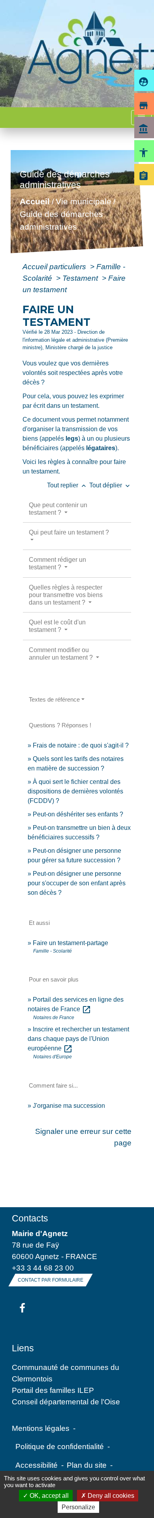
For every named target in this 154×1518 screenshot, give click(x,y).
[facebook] (22, 1308)
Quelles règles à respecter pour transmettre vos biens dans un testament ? (66, 595)
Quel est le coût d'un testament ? (57, 626)
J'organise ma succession (69, 1105)
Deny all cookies (110, 1495)
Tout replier (67, 485)
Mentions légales (40, 1428)
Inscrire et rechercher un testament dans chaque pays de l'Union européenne (78, 1039)
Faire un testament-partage (70, 943)
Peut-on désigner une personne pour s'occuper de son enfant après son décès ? (77, 883)
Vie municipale (83, 201)
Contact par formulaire (50, 1280)
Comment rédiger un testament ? (57, 563)
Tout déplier (110, 485)
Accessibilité (36, 1465)
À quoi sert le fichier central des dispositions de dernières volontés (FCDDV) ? (75, 791)
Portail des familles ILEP (53, 1390)
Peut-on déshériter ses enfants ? (78, 814)
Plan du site (87, 1465)
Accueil (35, 201)
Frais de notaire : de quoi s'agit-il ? (81, 745)
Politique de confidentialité (59, 1446)
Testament (81, 278)
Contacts (30, 1218)
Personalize (78, 1507)
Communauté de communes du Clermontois (65, 1373)
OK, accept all (48, 1495)
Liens (23, 1348)
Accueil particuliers (55, 266)
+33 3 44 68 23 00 (43, 1267)
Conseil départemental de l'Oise (66, 1401)
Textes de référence (54, 699)
